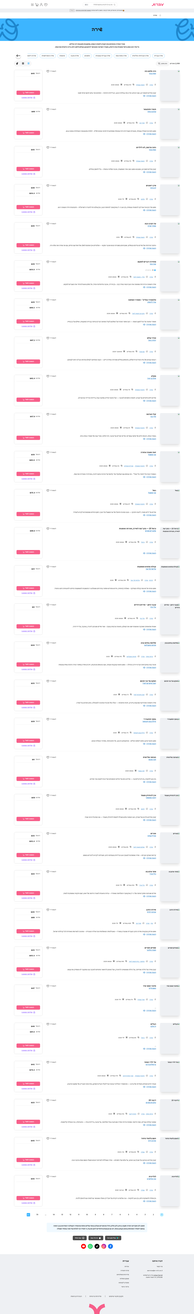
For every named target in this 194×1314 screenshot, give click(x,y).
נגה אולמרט (151, 1179)
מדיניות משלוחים (123, 1275)
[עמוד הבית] (160, 15)
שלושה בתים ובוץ (148, 643)
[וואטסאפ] (90, 1246)
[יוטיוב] (83, 1246)
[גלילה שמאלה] (18, 55)
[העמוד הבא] (28, 1214)
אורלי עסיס (152, 836)
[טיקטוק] (97, 1246)
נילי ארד (153, 874)
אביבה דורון (151, 912)
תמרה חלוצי (151, 950)
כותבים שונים (151, 1103)
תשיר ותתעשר (149, 109)
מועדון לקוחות (124, 1283)
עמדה (143, 1152)
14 (54, 1215)
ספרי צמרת (141, 1000)
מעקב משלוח (124, 1279)
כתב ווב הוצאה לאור (138, 313)
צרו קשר (160, 1266)
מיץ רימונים (151, 186)
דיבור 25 (152, 1100)
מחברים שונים (150, 531)
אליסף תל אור (151, 569)
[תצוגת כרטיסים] (17, 63)
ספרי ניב (142, 123)
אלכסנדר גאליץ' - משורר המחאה (142, 300)
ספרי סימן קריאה (128, 1076)
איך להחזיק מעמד (148, 795)
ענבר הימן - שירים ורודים (145, 605)
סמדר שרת (152, 226)
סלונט (143, 199)
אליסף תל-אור (135, 580)
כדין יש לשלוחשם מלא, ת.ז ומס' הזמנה (153, 1276)
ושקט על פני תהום (148, 681)
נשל (154, 490)
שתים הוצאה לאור (139, 847)
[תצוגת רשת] (23, 63)
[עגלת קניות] (37, 5)
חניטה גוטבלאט (150, 645)
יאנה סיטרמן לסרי (149, 683)
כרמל (143, 542)
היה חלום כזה (150, 71)
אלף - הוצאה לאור (139, 277)
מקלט (153, 376)
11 (78, 1215)
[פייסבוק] (110, 1246)
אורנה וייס (152, 1141)
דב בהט (153, 188)
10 (87, 1215)
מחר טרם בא (151, 872)
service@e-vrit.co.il (155, 1271)
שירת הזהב (151, 910)
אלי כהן (153, 607)
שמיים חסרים (150, 948)
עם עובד (142, 352)
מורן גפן (153, 264)
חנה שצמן (152, 760)
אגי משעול (152, 455)
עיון (152, 923)
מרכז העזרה (125, 1271)
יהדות (151, 580)
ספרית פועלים (128, 466)
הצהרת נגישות (76, 1296)
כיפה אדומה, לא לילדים (146, 147)
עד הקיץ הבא (150, 224)
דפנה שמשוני (151, 798)
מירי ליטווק (151, 302)
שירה (151, 85)
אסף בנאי (152, 74)
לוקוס (143, 809)
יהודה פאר (152, 340)
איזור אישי (125, 1287)
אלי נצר (153, 417)
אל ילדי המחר (150, 1062)
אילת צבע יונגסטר (149, 721)
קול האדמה (151, 414)
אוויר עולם (151, 338)
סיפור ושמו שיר (149, 986)
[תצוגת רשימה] (28, 63)
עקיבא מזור (151, 112)
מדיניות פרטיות (95, 1296)
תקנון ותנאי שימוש (116, 1296)
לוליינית (152, 1176)
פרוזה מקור (149, 657)
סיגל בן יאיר (151, 378)
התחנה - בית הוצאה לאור (137, 961)
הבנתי (72, 10)
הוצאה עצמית (140, 85)
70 (37, 1215)
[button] (32, 5)
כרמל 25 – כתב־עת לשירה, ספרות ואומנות (137, 529)
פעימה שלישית (149, 757)
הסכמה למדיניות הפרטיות (83, 10)
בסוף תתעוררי (149, 719)
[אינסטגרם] (103, 1246)
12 (70, 1215)
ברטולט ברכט (151, 1065)
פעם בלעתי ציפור (148, 1138)
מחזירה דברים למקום (147, 262)
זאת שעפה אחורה (148, 452)
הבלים (153, 1024)
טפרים (153, 833)
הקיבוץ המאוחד (140, 390)
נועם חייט (152, 988)
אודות (127, 1266)
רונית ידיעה (132, 1114)
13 (62, 1215)
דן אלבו (153, 1026)
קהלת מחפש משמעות (146, 567)
